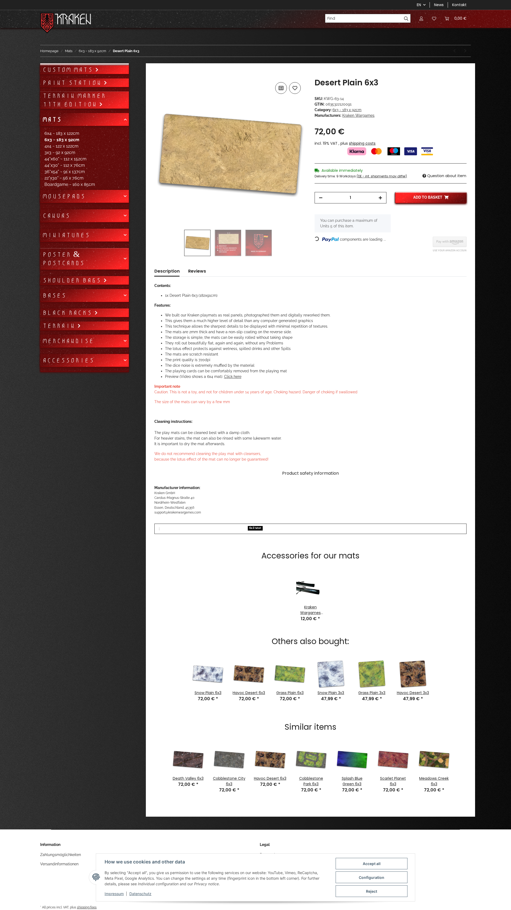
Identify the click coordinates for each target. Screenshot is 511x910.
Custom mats (68, 69)
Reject (371, 891)
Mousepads (63, 196)
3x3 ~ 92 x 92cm (59, 152)
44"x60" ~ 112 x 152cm (65, 158)
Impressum (114, 893)
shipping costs (362, 143)
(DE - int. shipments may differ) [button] (382, 176)
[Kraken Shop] (73, 20)
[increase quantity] (380, 197)
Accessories (68, 360)
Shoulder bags (72, 280)
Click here (232, 376)
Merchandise (68, 341)
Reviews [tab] (197, 271)
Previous (161, 763)
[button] (421, 18)
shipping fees (87, 907)
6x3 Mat (255, 528)
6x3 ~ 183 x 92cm (346, 110)
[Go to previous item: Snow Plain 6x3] (454, 51)
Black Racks (68, 312)
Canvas (56, 215)
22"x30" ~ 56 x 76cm (64, 178)
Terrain (59, 326)
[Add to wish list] (295, 88)
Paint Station (73, 82)
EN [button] (419, 4)
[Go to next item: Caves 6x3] (465, 51)
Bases (54, 295)
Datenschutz (140, 893)
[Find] (406, 18)
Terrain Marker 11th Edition (74, 99)
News (439, 4)
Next (460, 763)
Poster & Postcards (63, 258)
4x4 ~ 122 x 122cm (61, 146)
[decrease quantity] (321, 197)
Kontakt (459, 4)
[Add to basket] (158, 75)
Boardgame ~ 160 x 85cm (69, 184)
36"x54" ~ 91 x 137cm (64, 171)
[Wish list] (434, 18)
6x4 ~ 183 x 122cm (61, 133)
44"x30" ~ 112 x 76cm (64, 165)
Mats (51, 119)
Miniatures (66, 235)
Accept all (372, 863)
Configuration (371, 877)
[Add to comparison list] (281, 88)
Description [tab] (167, 271)
